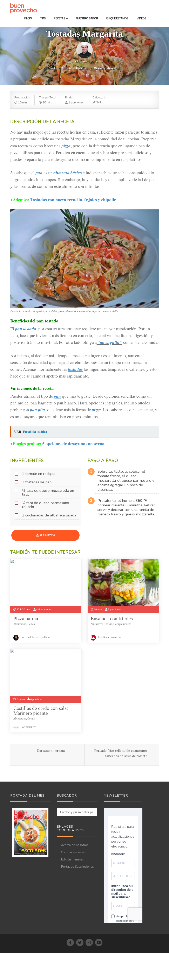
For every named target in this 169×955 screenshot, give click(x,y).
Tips (43, 18)
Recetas (60, 18)
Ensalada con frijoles (112, 618)
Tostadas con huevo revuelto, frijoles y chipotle (73, 199)
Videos (141, 18)
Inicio (28, 18)
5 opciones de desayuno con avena (73, 443)
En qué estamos (117, 18)
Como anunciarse (73, 852)
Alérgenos (47, 535)
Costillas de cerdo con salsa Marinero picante (41, 711)
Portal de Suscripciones (77, 867)
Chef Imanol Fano (84, 61)
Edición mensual (72, 859)
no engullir (110, 342)
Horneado (82, 68)
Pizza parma (25, 618)
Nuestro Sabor (87, 18)
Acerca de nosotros (74, 845)
